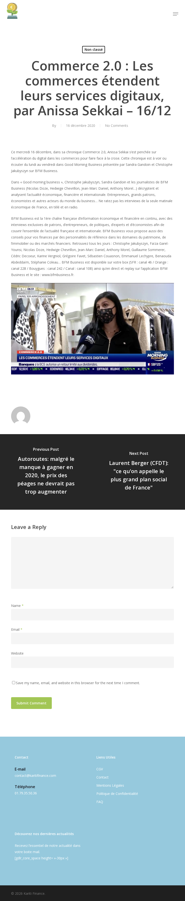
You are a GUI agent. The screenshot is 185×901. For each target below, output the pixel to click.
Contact (102, 777)
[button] (175, 14)
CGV (99, 769)
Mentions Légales (110, 785)
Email (16, 629)
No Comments (116, 125)
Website (17, 653)
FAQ (99, 801)
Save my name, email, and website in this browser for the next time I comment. (78, 683)
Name (17, 605)
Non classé (94, 49)
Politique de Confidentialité (117, 793)
